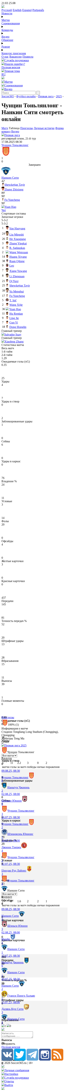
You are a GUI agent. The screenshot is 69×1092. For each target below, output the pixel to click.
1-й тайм (6, 351)
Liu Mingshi (16, 234)
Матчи (5, 20)
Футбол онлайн (26, 96)
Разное (5, 46)
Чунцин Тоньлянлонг (15, 145)
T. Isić (13, 300)
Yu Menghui (16, 291)
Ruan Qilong (16, 261)
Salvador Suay (12, 334)
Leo (11, 265)
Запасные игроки (12, 216)
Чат (3, 210)
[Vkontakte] (7, 1059)
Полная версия (10, 67)
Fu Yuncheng (12, 199)
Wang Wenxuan (18, 252)
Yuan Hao (10, 206)
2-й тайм (6, 354)
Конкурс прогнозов (13, 53)
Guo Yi (13, 322)
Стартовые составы (13, 213)
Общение (7, 40)
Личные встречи (44, 128)
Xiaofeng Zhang (14, 341)
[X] (20, 1059)
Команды (7, 30)
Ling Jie (14, 318)
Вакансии (15, 56)
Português (38, 10)
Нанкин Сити (10, 177)
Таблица (14, 128)
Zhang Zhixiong (13, 189)
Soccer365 (7, 96)
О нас (5, 56)
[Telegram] (32, 1059)
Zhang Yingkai (18, 243)
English (17, 10)
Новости (6, 13)
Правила (27, 56)
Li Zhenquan (16, 276)
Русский (6, 10)
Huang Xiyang (18, 256)
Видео (5, 36)
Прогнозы (26, 128)
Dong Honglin (17, 327)
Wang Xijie (16, 304)
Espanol (27, 10)
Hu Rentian (16, 313)
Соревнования (10, 23)
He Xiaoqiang (17, 239)
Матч (4, 128)
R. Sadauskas (17, 247)
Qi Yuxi (13, 281)
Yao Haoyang (17, 228)
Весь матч (7, 348)
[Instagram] (45, 1059)
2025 (59, 96)
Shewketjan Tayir (14, 184)
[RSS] (57, 1059)
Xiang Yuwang (18, 271)
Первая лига (46, 96)
